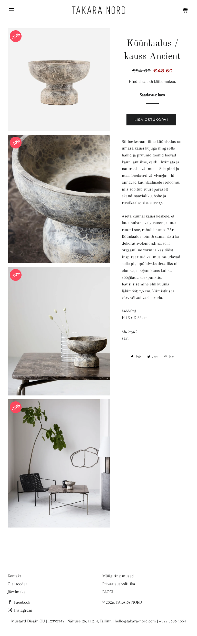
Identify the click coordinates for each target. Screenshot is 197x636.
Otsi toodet (17, 583)
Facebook (21, 602)
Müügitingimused (118, 575)
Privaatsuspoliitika (118, 583)
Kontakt (14, 575)
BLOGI (107, 591)
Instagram (22, 610)
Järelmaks (16, 591)
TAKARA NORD (129, 602)
